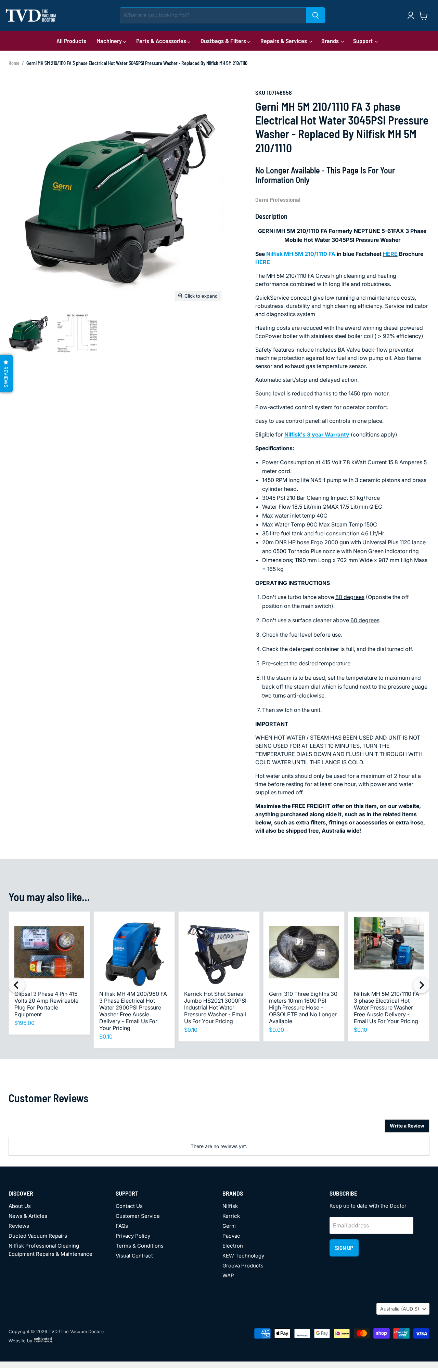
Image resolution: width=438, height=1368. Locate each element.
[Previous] (17, 985)
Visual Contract (134, 1255)
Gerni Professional (277, 199)
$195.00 (24, 1022)
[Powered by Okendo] (39, 1128)
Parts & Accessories (162, 40)
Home (14, 63)
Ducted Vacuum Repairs (38, 1236)
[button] (28, 333)
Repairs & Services (284, 40)
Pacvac (231, 1236)
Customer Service (138, 1216)
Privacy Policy (133, 1236)
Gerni (229, 1226)
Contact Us (129, 1206)
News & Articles (28, 1216)
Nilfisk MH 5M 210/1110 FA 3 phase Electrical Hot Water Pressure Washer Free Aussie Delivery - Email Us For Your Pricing (386, 1007)
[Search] (315, 15)
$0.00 (276, 1029)
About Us (20, 1206)
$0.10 (106, 1036)
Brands (330, 40)
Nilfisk (230, 1206)
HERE (390, 253)
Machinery (109, 40)
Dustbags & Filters (224, 40)
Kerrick (231, 1216)
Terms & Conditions (140, 1245)
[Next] (421, 985)
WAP (228, 1275)
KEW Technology (243, 1255)
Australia (399, 1309)
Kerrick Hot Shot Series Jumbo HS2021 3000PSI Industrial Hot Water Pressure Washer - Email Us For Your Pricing (215, 1007)
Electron (232, 1245)
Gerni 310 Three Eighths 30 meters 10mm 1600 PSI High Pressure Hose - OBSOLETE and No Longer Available (303, 1007)
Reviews (19, 1226)
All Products (71, 40)
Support (363, 40)
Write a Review (407, 1126)
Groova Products (242, 1265)
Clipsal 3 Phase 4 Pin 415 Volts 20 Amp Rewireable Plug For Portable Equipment (46, 1004)
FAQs (122, 1226)
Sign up (344, 1247)
